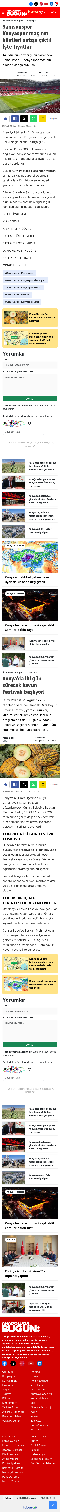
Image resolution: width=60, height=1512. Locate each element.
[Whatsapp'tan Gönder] (33, 118)
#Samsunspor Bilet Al (17, 294)
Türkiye (6, 1394)
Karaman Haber (11, 1416)
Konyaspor (31, 20)
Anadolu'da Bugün (14, 20)
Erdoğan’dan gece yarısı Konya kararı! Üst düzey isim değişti (42, 482)
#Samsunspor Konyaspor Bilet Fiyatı (25, 280)
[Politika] (30, 1250)
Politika (35, 1371)
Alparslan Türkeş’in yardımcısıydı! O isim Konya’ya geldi (40, 1307)
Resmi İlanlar (38, 1436)
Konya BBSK (9, 1380)
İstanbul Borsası (12, 1450)
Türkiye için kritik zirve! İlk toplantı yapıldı (42, 642)
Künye (34, 1441)
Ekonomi (7, 1385)
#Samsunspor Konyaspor (19, 273)
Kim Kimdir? (9, 1403)
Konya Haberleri (34, 672)
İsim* (6, 359)
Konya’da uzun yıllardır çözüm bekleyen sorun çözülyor (41, 660)
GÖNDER (30, 398)
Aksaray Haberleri (13, 1411)
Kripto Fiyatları (11, 1463)
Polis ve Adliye (39, 1380)
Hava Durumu (10, 1476)
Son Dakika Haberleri (43, 1463)
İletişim (35, 1450)
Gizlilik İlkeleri (39, 1445)
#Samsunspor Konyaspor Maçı (22, 301)
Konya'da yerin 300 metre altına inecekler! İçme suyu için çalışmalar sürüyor (42, 516)
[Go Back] (53, 1505)
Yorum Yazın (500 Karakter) (18, 371)
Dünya (35, 1376)
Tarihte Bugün (10, 1407)
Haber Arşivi (38, 1454)
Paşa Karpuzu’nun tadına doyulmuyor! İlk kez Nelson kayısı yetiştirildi (42, 466)
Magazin (36, 1429)
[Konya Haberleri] (30, 556)
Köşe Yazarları (10, 1436)
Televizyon (37, 1420)
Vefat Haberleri (11, 1420)
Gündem (7, 1371)
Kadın (34, 1411)
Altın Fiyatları (10, 1459)
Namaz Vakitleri (11, 1481)
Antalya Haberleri (41, 1394)
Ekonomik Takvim (13, 1467)
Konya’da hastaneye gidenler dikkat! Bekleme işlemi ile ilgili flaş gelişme (42, 499)
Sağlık (5, 1389)
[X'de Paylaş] (24, 118)
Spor (33, 1403)
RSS (9, 1497)
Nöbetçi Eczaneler (13, 1472)
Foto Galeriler (10, 1441)
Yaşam (35, 1416)
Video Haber (38, 1389)
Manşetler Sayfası (13, 1445)
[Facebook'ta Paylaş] (15, 118)
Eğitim (6, 1398)
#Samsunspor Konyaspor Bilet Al (23, 287)
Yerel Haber (38, 1385)
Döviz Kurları (10, 1454)
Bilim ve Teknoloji (41, 1407)
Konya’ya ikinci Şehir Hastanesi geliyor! (40, 530)
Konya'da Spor (39, 1425)
